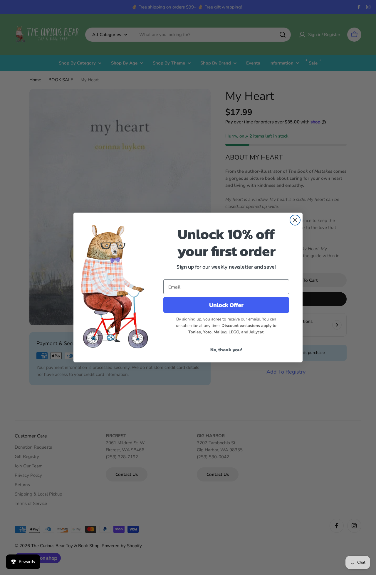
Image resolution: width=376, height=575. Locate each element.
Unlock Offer (226, 305)
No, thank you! (226, 349)
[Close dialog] (295, 220)
